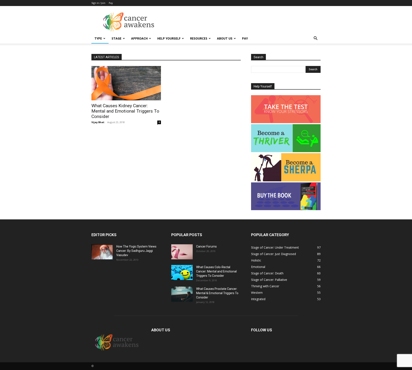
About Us (224, 38)
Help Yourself (168, 38)
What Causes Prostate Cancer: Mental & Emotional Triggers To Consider (217, 293)
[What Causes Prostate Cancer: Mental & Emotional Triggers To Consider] (182, 294)
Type (98, 38)
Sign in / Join (98, 3)
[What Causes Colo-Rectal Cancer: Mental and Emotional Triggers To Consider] (182, 272)
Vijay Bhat (97, 122)
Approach (139, 38)
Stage (116, 38)
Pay (111, 3)
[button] (315, 39)
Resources (198, 38)
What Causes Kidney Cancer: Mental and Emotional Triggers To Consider (125, 111)
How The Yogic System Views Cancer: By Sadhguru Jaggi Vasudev (136, 251)
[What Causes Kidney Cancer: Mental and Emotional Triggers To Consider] (126, 83)
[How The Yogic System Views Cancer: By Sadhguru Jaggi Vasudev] (102, 251)
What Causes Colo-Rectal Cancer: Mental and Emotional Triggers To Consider (216, 271)
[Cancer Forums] (182, 251)
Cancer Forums (206, 246)
